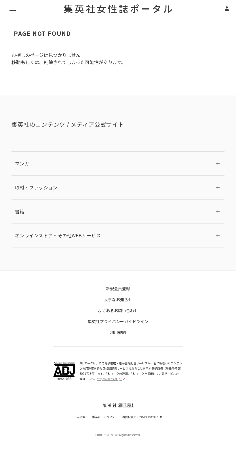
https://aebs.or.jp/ (109, 379)
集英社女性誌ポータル (119, 8)
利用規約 (118, 332)
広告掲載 (79, 417)
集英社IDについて (103, 417)
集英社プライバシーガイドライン (118, 321)
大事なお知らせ (118, 299)
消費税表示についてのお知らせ (142, 417)
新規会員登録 (118, 288)
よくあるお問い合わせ (118, 310)
